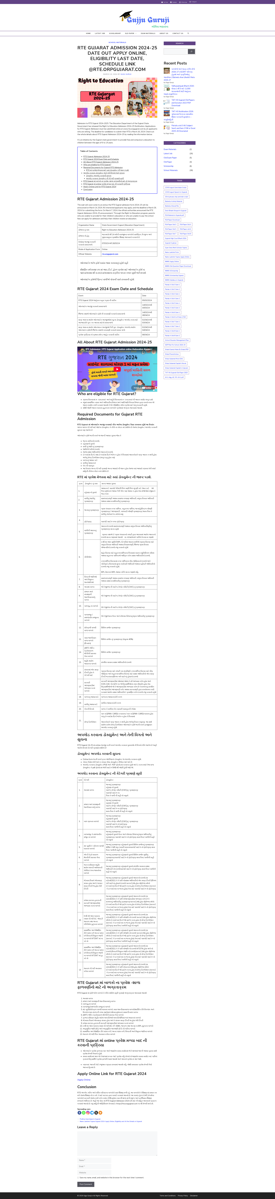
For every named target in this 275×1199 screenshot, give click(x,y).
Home (88, 33)
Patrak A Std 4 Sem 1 (172, 294)
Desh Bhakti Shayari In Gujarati (175, 211)
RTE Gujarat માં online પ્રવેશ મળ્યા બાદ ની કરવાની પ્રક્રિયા (106, 184)
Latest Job (100, 33)
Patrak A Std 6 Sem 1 (172, 312)
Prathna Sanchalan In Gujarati (90, 1119)
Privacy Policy (183, 1196)
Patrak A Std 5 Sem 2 (172, 308)
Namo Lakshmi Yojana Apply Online (177, 257)
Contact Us (178, 33)
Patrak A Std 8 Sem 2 (172, 336)
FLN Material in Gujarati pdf (174, 215)
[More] (100, 1113)
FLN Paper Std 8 (185, 234)
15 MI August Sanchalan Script (175, 187)
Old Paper (129, 33)
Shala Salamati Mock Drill (174, 359)
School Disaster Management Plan (177, 340)
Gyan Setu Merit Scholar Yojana (176, 248)
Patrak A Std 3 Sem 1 (172, 285)
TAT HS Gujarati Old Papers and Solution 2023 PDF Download (183, 103)
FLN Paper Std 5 (170, 229)
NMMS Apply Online (172, 262)
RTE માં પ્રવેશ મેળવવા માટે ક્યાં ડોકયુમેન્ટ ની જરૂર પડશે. (107, 170)
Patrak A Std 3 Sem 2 (172, 289)
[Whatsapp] (84, 1113)
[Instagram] (88, 1113)
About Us (164, 33)
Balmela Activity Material (173, 201)
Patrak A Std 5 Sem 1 (172, 303)
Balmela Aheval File (172, 206)
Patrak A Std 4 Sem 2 (172, 299)
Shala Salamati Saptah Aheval (175, 363)
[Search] (191, 51)
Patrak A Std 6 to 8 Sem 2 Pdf (175, 317)
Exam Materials (148, 33)
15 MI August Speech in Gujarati (176, 192)
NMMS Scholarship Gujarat (174, 275)
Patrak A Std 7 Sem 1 (172, 322)
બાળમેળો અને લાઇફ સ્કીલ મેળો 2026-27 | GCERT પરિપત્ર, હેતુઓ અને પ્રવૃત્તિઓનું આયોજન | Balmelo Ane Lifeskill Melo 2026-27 (179, 74)
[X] (96, 1113)
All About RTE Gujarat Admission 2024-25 (100, 162)
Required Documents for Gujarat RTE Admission (103, 167)
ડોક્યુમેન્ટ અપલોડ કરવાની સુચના (98, 175)
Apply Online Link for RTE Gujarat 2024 (99, 186)
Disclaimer (194, 1196)
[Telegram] (92, 1113)
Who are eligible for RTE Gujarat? (97, 165)
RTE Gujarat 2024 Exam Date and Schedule (101, 159)
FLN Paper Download (172, 220)
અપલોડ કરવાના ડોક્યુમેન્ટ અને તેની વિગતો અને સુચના (104, 173)
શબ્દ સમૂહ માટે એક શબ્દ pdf (174, 377)
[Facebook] (79, 1113)
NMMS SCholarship (171, 271)
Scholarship (115, 33)
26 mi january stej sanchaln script (176, 197)
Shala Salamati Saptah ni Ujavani (176, 368)
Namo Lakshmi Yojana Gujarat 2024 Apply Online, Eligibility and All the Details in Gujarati (111, 1121)
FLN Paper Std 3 (170, 224)
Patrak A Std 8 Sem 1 (172, 331)
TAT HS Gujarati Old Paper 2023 (176, 373)
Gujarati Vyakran (171, 243)
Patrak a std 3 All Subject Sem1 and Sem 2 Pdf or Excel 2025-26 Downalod (183, 128)
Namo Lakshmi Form (172, 252)
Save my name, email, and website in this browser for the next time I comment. (112, 1177)
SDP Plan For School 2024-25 (175, 345)
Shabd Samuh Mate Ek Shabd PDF (177, 349)
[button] (188, 33)
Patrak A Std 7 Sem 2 (172, 326)
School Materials (117, 42)
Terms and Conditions (168, 1196)
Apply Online (83, 1079)
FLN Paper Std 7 (170, 234)
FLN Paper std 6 (185, 229)
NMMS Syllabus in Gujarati (174, 280)
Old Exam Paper (170, 158)
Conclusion (87, 189)
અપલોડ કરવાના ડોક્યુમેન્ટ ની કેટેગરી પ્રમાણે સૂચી (105, 178)
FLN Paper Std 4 (185, 224)
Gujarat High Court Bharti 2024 (175, 238)
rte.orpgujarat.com (110, 254)
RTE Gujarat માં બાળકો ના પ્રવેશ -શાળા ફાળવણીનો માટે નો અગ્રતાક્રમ (110, 181)
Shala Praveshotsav (172, 354)
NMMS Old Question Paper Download (178, 266)
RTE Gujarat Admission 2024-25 (96, 156)
